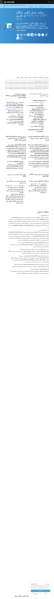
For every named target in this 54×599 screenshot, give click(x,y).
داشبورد (16, 102)
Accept (40, 590)
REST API (12, 121)
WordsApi (41, 102)
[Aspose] (9, 2)
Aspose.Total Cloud (41, 166)
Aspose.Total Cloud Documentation (19, 266)
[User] (49, 2)
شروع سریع (46, 244)
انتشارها (21, 114)
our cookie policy (40, 588)
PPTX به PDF (38, 184)
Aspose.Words (14, 117)
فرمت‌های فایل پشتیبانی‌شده (37, 262)
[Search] (52, 2)
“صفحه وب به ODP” (14, 185)
